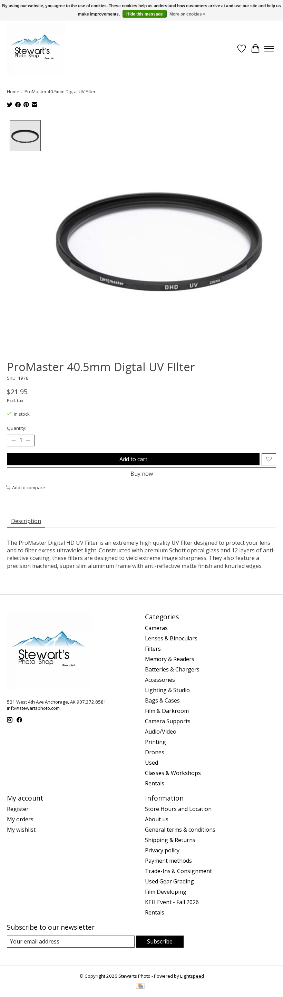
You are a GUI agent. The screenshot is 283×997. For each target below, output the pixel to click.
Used (151, 762)
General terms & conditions (180, 829)
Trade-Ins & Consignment (178, 871)
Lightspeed (192, 976)
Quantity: (16, 428)
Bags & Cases (162, 700)
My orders (20, 819)
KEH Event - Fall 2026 (172, 902)
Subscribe (160, 941)
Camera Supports (168, 721)
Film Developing (165, 892)
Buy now (141, 473)
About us (156, 819)
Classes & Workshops (173, 773)
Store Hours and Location (178, 809)
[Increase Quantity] (27, 440)
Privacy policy (162, 850)
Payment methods (168, 860)
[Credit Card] (140, 986)
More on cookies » (187, 14)
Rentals (154, 783)
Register (18, 809)
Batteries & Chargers (172, 669)
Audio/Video (160, 731)
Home (13, 91)
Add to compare (28, 487)
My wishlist (21, 829)
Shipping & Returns (170, 840)
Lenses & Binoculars (171, 638)
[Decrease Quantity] (13, 440)
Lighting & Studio (167, 690)
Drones (154, 752)
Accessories (160, 680)
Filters (153, 648)
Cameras (156, 628)
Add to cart (133, 459)
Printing (155, 742)
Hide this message (144, 14)
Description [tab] (26, 521)
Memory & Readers (169, 659)
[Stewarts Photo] (36, 48)
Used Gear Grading (169, 881)
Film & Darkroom (167, 711)
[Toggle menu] (269, 49)
